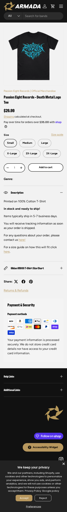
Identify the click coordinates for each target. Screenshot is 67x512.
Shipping (9, 116)
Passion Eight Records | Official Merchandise (30, 91)
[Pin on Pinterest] (31, 281)
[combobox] (33, 16)
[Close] (64, 464)
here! (22, 239)
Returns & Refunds (16, 290)
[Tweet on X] (16, 281)
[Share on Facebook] (23, 281)
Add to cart (45, 167)
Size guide (57, 134)
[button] (53, 6)
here (7, 251)
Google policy (50, 491)
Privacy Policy (33, 491)
